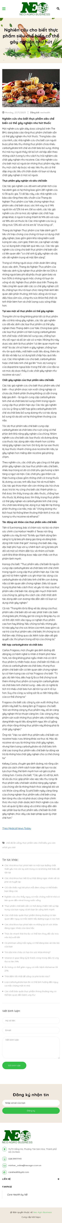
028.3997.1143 (15, 1158)
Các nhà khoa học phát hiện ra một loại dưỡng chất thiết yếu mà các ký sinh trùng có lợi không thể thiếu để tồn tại (32, 869)
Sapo (38, 1217)
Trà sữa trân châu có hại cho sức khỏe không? (27, 952)
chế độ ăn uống (13, 842)
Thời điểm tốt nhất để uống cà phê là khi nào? (27, 976)
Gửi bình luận (14, 1065)
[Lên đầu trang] (54, 1212)
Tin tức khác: (10, 859)
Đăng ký (31, 1110)
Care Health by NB (17, 1194)
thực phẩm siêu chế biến (34, 842)
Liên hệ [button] (6, 1179)
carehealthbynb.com (18, 1172)
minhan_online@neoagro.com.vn (24, 1165)
